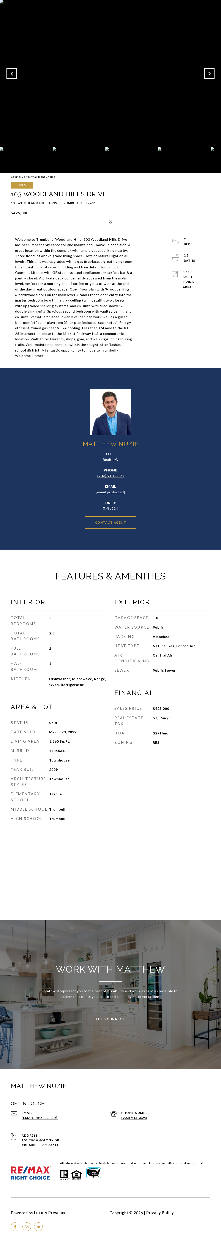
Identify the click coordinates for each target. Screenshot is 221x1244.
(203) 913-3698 (110, 476)
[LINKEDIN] (38, 1226)
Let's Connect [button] (110, 1019)
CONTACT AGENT (110, 522)
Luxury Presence (50, 1212)
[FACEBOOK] (15, 1226)
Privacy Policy (160, 1212)
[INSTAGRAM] (26, 1226)
